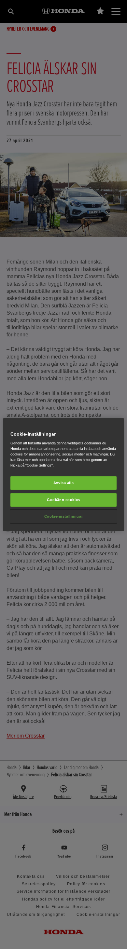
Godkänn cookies (63, 500)
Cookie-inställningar (63, 516)
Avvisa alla (63, 483)
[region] (63, 474)
